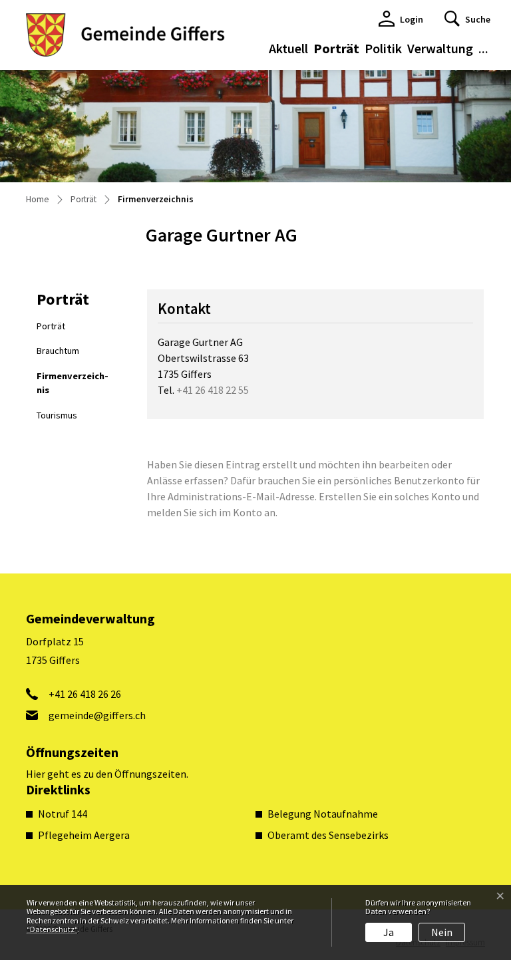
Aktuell (288, 48)
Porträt (336, 48)
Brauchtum (58, 351)
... (483, 48)
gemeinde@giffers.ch (97, 715)
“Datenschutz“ (52, 929)
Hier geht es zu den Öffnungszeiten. (107, 773)
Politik (383, 48)
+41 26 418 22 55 (212, 390)
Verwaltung (440, 48)
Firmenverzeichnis (72, 386)
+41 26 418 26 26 (85, 694)
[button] (467, 18)
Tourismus (57, 415)
